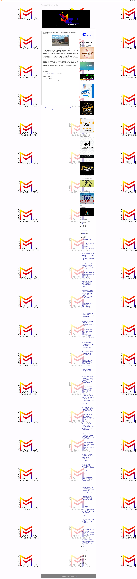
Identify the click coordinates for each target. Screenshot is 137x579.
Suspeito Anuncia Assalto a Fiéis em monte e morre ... (88, 522)
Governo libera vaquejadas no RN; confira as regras (88, 512)
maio (83, 546)
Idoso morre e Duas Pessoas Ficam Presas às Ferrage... (88, 275)
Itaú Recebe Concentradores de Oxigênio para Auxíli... (87, 304)
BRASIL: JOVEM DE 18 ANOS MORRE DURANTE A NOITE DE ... (88, 467)
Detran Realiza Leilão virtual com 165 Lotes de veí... (87, 352)
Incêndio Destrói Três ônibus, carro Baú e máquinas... (88, 356)
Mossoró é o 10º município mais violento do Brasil (87, 322)
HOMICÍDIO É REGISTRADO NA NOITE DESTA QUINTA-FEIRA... (88, 311)
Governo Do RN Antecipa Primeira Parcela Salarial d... (88, 440)
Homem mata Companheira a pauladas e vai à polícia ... (87, 540)
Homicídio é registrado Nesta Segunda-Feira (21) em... (87, 358)
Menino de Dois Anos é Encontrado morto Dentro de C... (88, 419)
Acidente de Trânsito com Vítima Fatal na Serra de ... (87, 367)
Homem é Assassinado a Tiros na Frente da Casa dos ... (87, 470)
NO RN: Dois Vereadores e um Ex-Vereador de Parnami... (88, 398)
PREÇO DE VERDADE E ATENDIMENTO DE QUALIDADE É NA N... (88, 324)
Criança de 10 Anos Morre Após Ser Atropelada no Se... (88, 452)
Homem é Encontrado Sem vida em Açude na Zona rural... (88, 270)
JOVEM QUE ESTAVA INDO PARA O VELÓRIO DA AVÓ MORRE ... (88, 410)
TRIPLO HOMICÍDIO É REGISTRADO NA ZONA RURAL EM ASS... (88, 507)
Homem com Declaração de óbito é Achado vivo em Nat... (88, 327)
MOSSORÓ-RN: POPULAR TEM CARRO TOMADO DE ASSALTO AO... (88, 527)
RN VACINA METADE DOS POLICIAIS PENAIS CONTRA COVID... (87, 515)
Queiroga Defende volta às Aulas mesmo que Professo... (87, 363)
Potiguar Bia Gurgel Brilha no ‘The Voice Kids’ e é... (88, 460)
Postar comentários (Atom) (50, 109)
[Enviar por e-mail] (57, 73)
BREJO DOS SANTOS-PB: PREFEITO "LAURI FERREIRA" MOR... (88, 473)
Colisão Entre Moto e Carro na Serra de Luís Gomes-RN (87, 370)
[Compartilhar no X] (59, 73)
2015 (82, 560)
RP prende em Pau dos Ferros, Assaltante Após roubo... (87, 462)
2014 (82, 562)
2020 (82, 553)
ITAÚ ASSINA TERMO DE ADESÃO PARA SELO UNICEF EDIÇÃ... (88, 408)
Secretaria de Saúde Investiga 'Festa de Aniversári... (87, 485)
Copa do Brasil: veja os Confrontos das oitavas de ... (88, 345)
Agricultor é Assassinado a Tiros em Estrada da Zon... (88, 415)
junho (83, 237)
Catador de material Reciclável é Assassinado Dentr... (87, 431)
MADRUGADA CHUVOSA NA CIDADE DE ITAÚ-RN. (87, 405)
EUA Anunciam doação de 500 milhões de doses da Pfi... (87, 497)
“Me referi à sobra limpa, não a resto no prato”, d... (87, 384)
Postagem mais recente (48, 107)
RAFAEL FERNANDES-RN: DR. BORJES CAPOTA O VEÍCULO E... (87, 332)
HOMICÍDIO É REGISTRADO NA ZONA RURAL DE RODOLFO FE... (87, 291)
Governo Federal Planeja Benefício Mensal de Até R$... (88, 438)
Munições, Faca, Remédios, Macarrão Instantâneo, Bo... (87, 263)
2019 (82, 555)
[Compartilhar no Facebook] (60, 73)
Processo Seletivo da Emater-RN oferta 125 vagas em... (87, 365)
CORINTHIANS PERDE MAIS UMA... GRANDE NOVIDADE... (87, 417)
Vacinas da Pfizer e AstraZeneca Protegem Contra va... (87, 443)
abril (83, 547)
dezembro (84, 229)
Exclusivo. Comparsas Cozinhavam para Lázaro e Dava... (88, 306)
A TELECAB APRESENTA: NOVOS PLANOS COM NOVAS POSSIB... (88, 524)
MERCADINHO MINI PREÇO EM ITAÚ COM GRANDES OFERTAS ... (88, 309)
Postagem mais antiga (73, 107)
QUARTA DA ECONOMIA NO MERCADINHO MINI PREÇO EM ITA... (88, 249)
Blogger (75, 576)
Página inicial (60, 107)
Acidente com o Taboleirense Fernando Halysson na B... (87, 354)
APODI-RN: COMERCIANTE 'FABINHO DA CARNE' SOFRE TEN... (87, 294)
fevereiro (84, 550)
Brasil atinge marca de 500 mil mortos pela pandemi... (87, 386)
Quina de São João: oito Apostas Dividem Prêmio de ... (87, 286)
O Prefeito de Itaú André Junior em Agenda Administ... (88, 277)
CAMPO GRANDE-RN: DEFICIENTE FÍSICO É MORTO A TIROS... (88, 421)
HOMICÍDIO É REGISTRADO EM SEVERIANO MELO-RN (87, 239)
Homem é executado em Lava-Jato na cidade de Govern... (88, 254)
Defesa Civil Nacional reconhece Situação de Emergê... (87, 382)
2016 (82, 559)
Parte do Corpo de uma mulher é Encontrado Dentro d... (87, 429)
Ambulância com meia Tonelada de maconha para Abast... (88, 241)
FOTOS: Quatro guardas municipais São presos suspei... (88, 490)
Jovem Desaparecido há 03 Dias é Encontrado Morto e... (88, 450)
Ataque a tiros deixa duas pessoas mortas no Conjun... (88, 372)
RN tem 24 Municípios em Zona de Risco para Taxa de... (88, 544)
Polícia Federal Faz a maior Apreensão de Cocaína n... (87, 284)
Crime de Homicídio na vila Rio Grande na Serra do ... (87, 297)
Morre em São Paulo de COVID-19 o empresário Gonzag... (88, 535)
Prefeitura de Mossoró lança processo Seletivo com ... (87, 389)
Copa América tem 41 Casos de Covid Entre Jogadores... (87, 436)
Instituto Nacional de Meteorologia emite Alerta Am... (88, 445)
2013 (82, 563)
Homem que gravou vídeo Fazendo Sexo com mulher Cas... (88, 480)
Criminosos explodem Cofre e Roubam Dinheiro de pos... (87, 424)
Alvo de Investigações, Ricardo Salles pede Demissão (87, 330)
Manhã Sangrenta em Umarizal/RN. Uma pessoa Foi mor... (88, 412)
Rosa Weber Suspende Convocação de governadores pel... (88, 361)
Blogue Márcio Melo (49, 5)
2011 (82, 566)
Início (81, 570)
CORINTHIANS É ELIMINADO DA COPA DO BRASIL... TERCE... (87, 499)
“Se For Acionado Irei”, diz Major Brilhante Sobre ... (87, 391)
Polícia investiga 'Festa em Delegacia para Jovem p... (87, 537)
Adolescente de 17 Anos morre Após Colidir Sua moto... (88, 494)
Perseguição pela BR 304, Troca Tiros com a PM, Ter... (87, 288)
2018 (82, 556)
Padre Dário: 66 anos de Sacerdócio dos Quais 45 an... (88, 256)
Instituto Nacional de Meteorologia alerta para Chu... (88, 261)
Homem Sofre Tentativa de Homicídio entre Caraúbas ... (87, 343)
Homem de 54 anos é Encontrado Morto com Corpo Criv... (88, 377)
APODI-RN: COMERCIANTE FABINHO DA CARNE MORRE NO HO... (88, 258)
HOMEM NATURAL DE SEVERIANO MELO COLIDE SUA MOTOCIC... (88, 347)
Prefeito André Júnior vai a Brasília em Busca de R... (88, 520)
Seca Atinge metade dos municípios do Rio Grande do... (88, 299)
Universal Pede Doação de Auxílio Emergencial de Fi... (88, 542)
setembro (84, 233)
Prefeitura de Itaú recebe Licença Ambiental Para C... (87, 314)
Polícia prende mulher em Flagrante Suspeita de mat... (88, 530)
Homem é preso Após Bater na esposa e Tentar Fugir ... (87, 458)
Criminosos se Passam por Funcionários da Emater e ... (87, 349)
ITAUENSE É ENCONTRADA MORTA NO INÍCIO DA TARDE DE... (87, 455)
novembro (84, 230)
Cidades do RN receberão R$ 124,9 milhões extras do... (88, 374)
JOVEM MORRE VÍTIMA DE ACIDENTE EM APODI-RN (87, 465)
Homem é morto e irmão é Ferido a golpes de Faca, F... (88, 246)
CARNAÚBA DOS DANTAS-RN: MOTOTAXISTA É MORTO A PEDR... (87, 379)
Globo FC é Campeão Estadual (87, 320)
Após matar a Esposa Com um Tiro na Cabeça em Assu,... (88, 282)
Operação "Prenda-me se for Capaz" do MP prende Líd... (87, 492)
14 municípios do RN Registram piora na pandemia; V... (87, 488)
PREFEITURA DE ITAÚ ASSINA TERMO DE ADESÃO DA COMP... (88, 301)
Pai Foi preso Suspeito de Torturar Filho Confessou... (88, 501)
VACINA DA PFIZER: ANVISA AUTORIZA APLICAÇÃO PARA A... (88, 478)
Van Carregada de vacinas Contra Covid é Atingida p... (88, 273)
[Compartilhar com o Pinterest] (61, 73)
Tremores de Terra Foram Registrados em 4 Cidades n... (87, 434)
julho (83, 236)
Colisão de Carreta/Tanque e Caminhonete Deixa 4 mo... (87, 335)
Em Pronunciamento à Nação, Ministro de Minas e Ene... (87, 266)
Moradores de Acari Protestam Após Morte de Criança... (88, 403)
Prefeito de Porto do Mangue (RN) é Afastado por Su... (88, 396)
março (83, 549)
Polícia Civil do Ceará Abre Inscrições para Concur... (86, 475)
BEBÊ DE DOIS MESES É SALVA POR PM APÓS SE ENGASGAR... (88, 517)
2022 (82, 226)
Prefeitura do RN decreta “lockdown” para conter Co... (88, 510)
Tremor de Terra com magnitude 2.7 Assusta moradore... (88, 316)
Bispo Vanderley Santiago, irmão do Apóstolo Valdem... (88, 268)
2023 (82, 225)
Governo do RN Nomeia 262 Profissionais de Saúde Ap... (87, 251)
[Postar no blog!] (58, 73)
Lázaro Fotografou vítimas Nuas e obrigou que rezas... (88, 318)
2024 (82, 223)
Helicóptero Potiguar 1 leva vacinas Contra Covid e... (88, 393)
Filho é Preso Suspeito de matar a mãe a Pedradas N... (88, 244)
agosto (83, 234)
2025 (82, 222)
